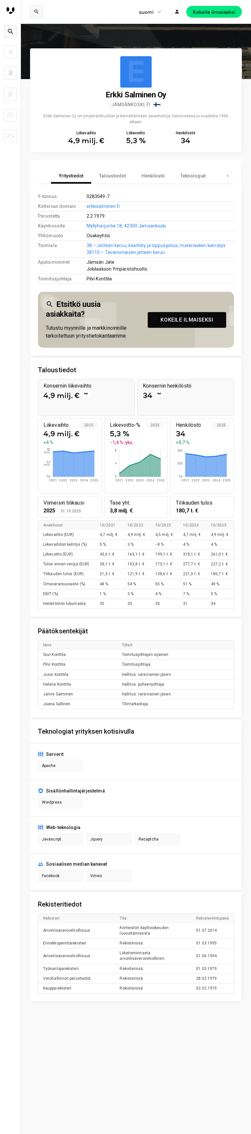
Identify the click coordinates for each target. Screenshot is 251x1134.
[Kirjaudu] (177, 11)
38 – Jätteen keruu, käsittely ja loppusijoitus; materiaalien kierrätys (156, 245)
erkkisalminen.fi (103, 206)
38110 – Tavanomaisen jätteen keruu (126, 252)
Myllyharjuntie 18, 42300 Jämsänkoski (126, 225)
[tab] (71, 176)
